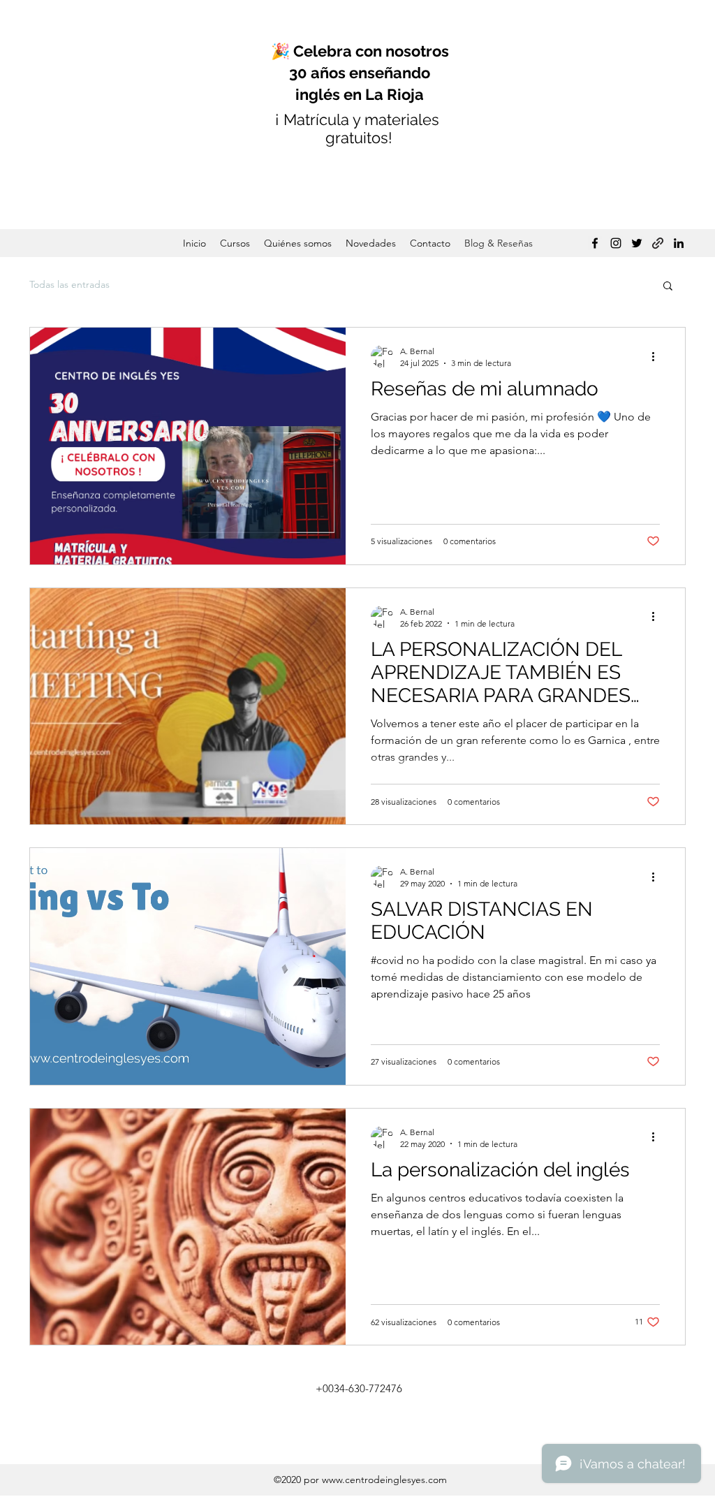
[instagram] (616, 243)
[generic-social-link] (658, 243)
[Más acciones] (657, 356)
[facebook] (595, 243)
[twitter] (637, 243)
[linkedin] (679, 243)
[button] (668, 286)
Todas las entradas (69, 284)
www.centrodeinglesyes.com (384, 1479)
